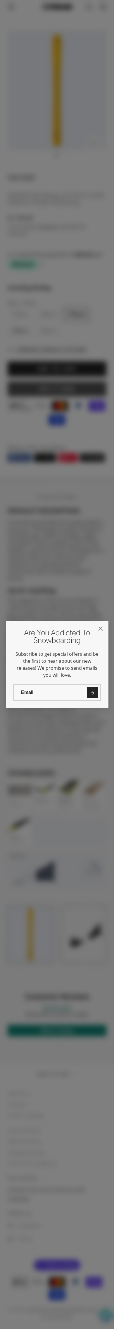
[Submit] (92, 692)
